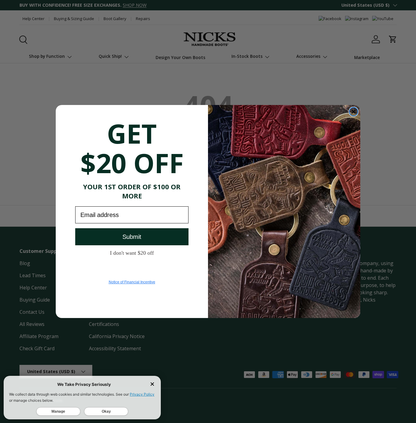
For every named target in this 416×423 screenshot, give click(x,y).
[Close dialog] (353, 111)
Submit (131, 236)
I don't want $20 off (132, 252)
